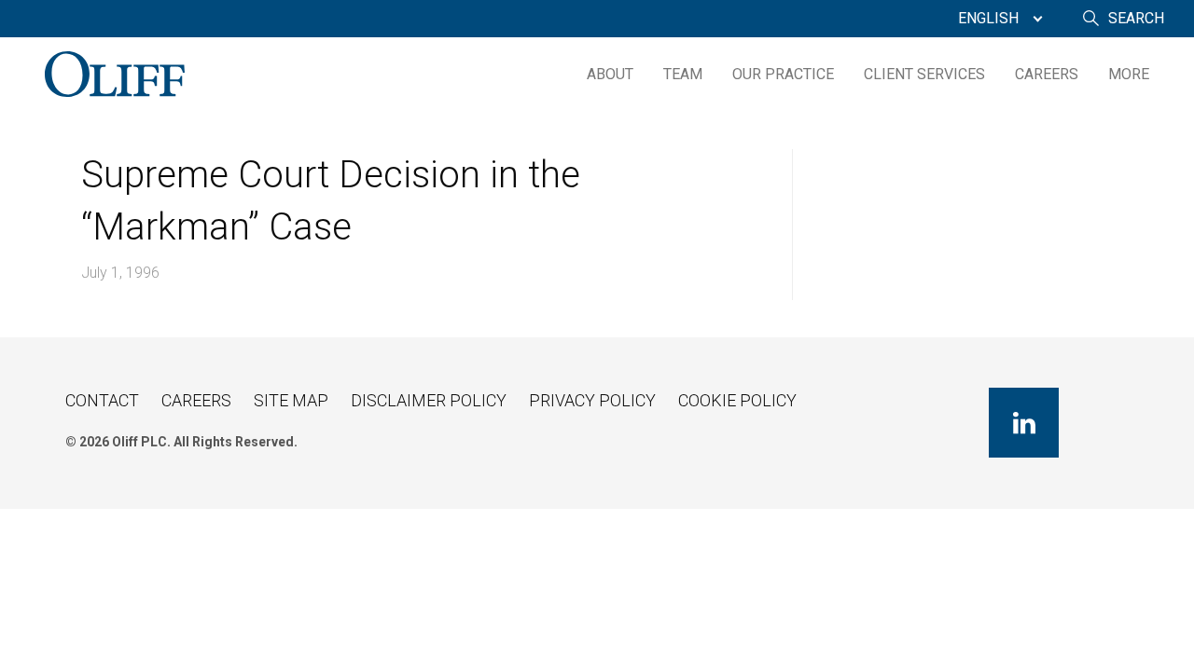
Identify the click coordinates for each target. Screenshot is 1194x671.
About (610, 74)
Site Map (291, 400)
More (1128, 74)
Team (682, 74)
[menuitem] (995, 18)
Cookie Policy (737, 400)
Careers (1046, 74)
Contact (102, 400)
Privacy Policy (592, 400)
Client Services (924, 74)
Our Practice (783, 74)
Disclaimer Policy (429, 400)
